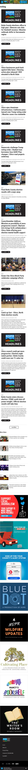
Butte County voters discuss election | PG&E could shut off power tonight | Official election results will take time (13, 400)
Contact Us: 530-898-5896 (8, 753)
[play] (2, 768)
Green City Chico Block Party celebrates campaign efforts (12, 277)
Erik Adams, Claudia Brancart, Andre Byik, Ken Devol (10, 37)
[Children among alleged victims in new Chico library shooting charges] (4, 448)
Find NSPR (5, 756)
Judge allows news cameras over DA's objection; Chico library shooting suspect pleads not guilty (18, 476)
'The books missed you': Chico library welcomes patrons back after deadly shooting (17, 486)
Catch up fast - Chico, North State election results (12, 313)
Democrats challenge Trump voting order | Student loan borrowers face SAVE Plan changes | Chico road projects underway (12, 152)
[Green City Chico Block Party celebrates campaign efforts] (13, 264)
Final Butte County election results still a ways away (11, 191)
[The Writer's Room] (14, 720)
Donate (24, 2)
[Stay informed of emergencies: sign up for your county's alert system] (14, 566)
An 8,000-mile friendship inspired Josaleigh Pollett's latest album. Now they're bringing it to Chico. (17, 457)
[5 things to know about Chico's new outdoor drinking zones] (4, 467)
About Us (4, 747)
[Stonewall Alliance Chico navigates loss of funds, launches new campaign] (4, 439)
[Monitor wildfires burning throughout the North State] (14, 627)
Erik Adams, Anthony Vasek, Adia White (8, 361)
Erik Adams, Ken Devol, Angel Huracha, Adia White (10, 235)
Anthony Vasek (4, 281)
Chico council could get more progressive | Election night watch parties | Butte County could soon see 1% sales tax (12, 354)
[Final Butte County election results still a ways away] (13, 178)
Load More (14, 427)
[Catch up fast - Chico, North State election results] (13, 301)
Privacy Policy (5, 750)
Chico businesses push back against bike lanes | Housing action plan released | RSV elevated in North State (12, 71)
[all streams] (26, 768)
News (2, 65)
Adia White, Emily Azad (5, 317)
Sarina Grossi (3, 194)
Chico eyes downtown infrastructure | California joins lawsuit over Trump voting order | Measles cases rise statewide (13, 110)
